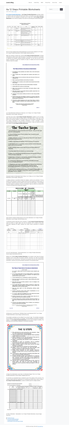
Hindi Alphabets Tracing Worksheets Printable (15, 421)
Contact (60, 2)
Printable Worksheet (10, 417)
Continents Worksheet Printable (12, 420)
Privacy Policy (47, 2)
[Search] (61, 9)
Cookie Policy (36, 2)
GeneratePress (40, 426)
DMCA (42, 2)
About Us (30, 2)
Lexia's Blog (10, 2)
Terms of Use (54, 2)
